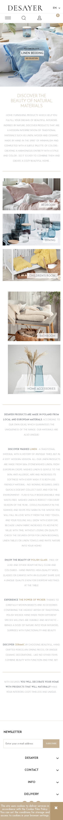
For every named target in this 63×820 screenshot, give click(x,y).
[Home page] (25, 7)
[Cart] (55, 18)
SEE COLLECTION (32, 58)
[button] (8, 18)
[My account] (39, 18)
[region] (31, 55)
